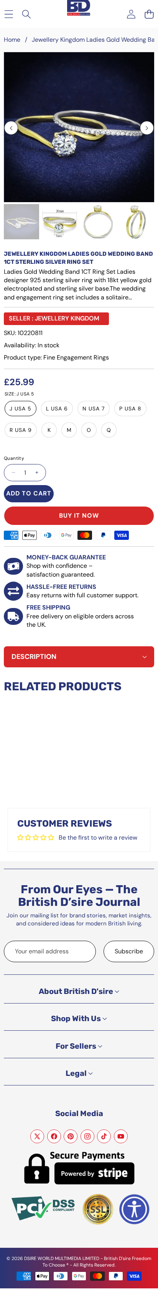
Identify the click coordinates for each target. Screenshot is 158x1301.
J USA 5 (20, 408)
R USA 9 (21, 430)
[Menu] (8, 14)
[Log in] (131, 14)
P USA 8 (130, 408)
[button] (149, 14)
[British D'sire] (78, 8)
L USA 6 (57, 408)
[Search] (26, 14)
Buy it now (79, 516)
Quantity (14, 458)
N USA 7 (93, 408)
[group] (21, 221)
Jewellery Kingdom (67, 318)
